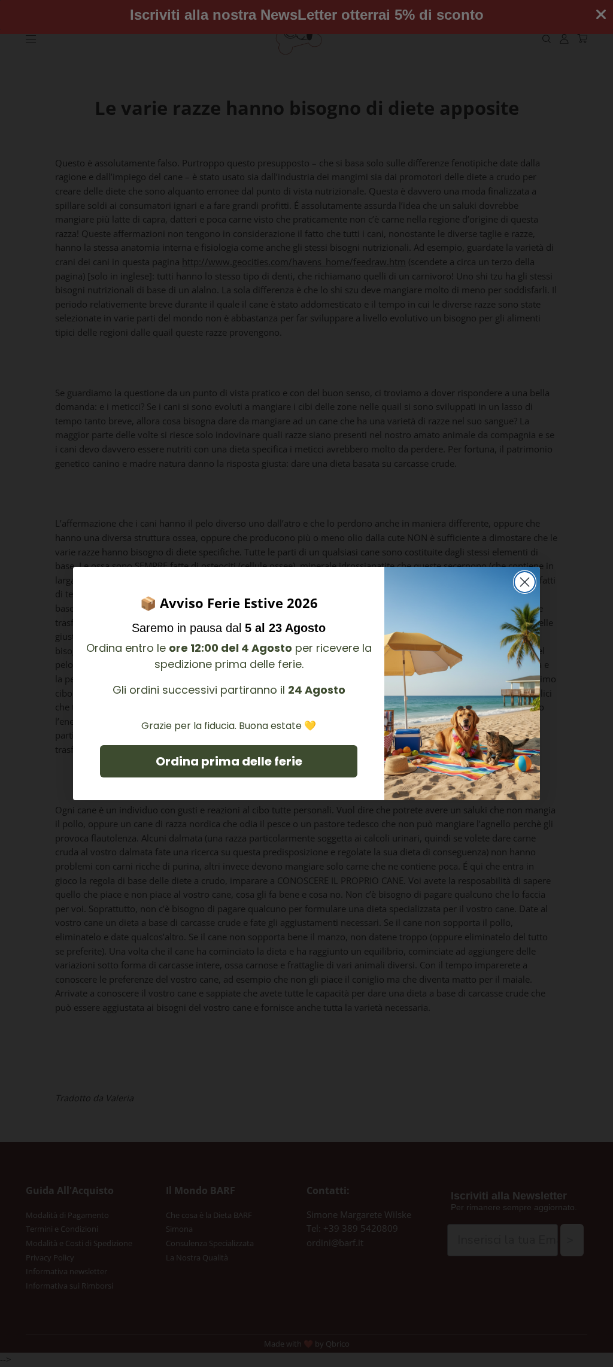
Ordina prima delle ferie (229, 761)
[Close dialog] (524, 582)
